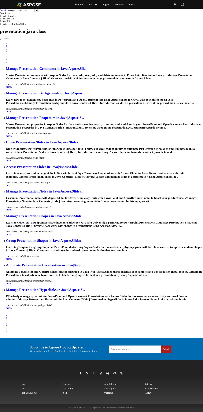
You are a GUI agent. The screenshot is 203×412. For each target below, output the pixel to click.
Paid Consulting (29, 392)
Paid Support (151, 388)
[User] (175, 4)
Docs (23, 388)
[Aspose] (29, 4)
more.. (9, 86)
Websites (119, 4)
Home (24, 384)
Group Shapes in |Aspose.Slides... (44, 241)
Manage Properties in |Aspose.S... (45, 118)
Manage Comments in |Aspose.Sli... (46, 68)
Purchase (93, 4)
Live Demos (68, 388)
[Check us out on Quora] (108, 373)
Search (3, 10)
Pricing (148, 384)
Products (79, 4)
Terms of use (123, 408)
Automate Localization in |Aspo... (45, 265)
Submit (166, 349)
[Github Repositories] (115, 373)
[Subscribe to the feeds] (122, 373)
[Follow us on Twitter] (88, 373)
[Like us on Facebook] (81, 373)
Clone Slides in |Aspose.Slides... (43, 142)
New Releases (111, 384)
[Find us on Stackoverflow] (101, 373)
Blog (64, 392)
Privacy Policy (112, 408)
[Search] (182, 4)
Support (106, 4)
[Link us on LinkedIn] (95, 373)
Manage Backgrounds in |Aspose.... (46, 93)
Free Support (110, 388)
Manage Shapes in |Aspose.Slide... (45, 216)
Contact (131, 408)
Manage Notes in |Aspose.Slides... (45, 191)
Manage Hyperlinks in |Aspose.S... (45, 290)
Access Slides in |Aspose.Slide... (43, 167)
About (132, 4)
